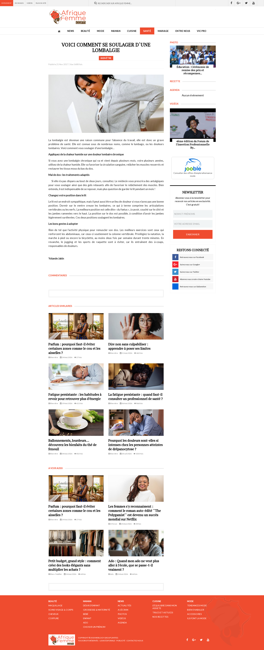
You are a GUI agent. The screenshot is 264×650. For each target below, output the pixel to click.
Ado (85, 622)
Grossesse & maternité (96, 609)
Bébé (85, 614)
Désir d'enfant (91, 605)
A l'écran (123, 609)
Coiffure (53, 618)
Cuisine (132, 31)
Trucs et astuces (162, 612)
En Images (19, 3)
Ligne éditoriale (107, 640)
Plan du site (41, 3)
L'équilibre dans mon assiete (164, 606)
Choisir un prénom (94, 627)
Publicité (120, 640)
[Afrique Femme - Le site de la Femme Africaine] (67, 16)
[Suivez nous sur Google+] (239, 3)
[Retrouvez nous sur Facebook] (231, 3)
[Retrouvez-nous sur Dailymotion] (260, 3)
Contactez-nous (135, 640)
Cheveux (53, 614)
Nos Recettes (160, 616)
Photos (122, 614)
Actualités (124, 605)
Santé (147, 31)
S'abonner (193, 234)
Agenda (122, 622)
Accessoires (194, 614)
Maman (116, 31)
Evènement (7, 3)
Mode (100, 31)
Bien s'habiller (195, 609)
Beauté (85, 31)
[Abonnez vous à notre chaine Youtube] (253, 3)
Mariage (163, 31)
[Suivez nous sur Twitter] (246, 3)
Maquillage (55, 605)
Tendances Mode (197, 605)
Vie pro (201, 31)
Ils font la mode (197, 618)
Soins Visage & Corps (60, 609)
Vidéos (29, 3)
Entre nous (182, 31)
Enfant (87, 618)
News (70, 31)
